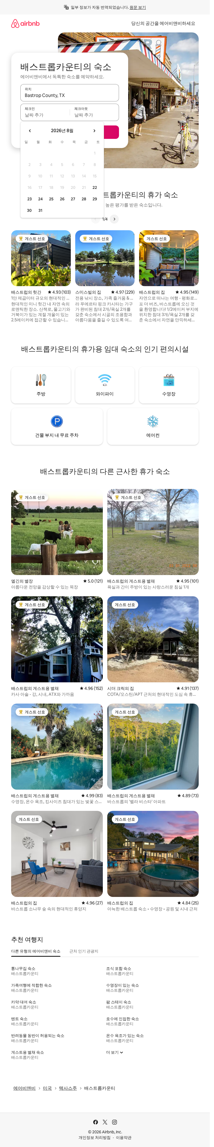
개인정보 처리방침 (95, 1137)
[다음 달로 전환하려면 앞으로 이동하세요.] (94, 130)
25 (51, 198)
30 (29, 210)
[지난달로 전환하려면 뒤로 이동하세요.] (30, 130)
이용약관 (124, 1137)
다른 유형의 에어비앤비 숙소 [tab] (35, 951)
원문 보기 (138, 7)
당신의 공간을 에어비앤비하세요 (163, 23)
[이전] (95, 219)
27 (73, 198)
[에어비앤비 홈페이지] (25, 23)
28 (84, 198)
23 (29, 198)
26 (62, 198)
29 (95, 198)
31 (40, 210)
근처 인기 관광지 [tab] (83, 951)
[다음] (114, 219)
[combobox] (70, 95)
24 (40, 198)
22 (95, 187)
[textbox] (45, 114)
